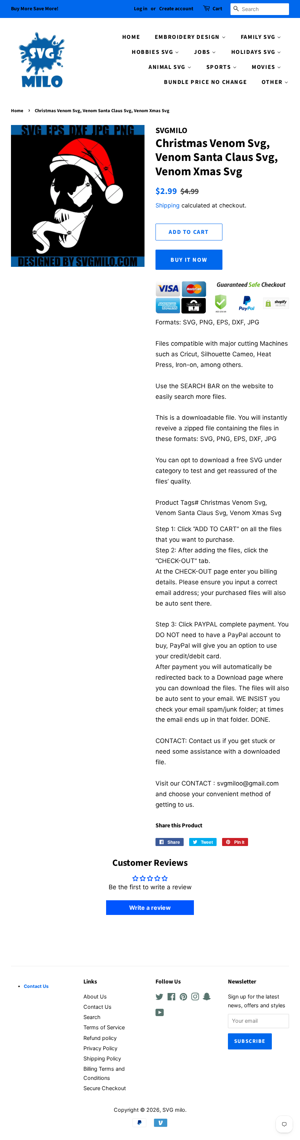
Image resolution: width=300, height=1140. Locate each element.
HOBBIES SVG (153, 52)
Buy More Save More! (35, 8)
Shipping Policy (102, 1058)
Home (17, 110)
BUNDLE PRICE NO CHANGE (205, 82)
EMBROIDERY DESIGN (188, 37)
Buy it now (188, 260)
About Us (95, 996)
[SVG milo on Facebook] (171, 998)
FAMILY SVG (259, 37)
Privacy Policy (100, 1048)
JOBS (203, 52)
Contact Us (97, 1007)
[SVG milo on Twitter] (159, 998)
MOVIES (264, 67)
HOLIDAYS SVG (254, 52)
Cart (217, 8)
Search (92, 1017)
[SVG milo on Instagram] (195, 998)
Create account (176, 8)
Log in (140, 8)
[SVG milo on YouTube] (159, 1014)
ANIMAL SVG (168, 67)
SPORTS (219, 67)
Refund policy (100, 1038)
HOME (131, 37)
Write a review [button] (150, 907)
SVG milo (173, 1110)
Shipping (167, 205)
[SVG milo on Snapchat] (207, 998)
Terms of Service (104, 1027)
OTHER (273, 82)
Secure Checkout (104, 1088)
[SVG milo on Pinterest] (183, 998)
